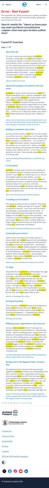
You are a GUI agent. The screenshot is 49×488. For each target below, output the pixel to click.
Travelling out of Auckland (17, 199)
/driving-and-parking (14, 319)
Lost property (12, 165)
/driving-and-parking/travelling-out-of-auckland (24, 228)
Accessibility (7, 441)
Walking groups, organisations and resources (25, 323)
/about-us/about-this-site (15, 81)
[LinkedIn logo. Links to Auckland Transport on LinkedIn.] (26, 471)
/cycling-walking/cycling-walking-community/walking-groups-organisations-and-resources (26, 356)
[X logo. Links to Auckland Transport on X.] (4, 471)
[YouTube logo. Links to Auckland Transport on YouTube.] (20, 471)
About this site (12, 52)
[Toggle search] (46, 4)
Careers (5, 451)
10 (30, 403)
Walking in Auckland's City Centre (20, 129)
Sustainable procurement (17, 233)
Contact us (7, 431)
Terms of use (8, 436)
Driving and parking (14, 301)
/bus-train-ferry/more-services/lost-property (22, 195)
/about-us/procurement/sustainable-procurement (25, 262)
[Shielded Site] (3, 462)
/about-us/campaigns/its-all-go (17, 296)
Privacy (5, 446)
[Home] (24, 4)
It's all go (9, 267)
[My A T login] (39, 4)
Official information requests (15, 456)
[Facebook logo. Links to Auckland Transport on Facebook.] (9, 471)
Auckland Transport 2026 (13, 481)
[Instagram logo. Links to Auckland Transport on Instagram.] (15, 471)
